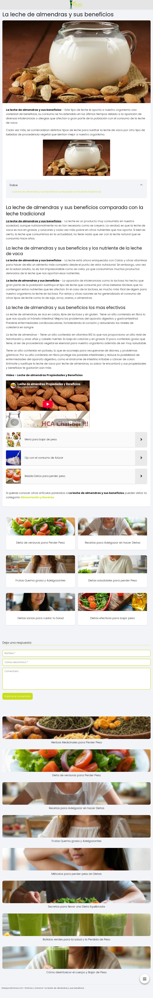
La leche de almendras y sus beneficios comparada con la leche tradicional (56, 191)
